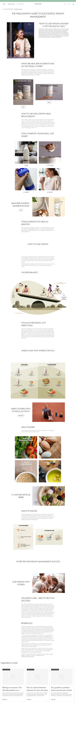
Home (4, 9)
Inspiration (11, 4)
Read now (5, 699)
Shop (4, 4)
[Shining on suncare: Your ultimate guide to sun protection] (13, 684)
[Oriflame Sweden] (38, 4)
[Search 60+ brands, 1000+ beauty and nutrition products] (65, 4)
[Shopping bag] (73, 4)
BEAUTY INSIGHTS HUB (10, 9)
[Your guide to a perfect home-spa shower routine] (62, 684)
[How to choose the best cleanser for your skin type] (37, 684)
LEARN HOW (20, 415)
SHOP (23, 107)
